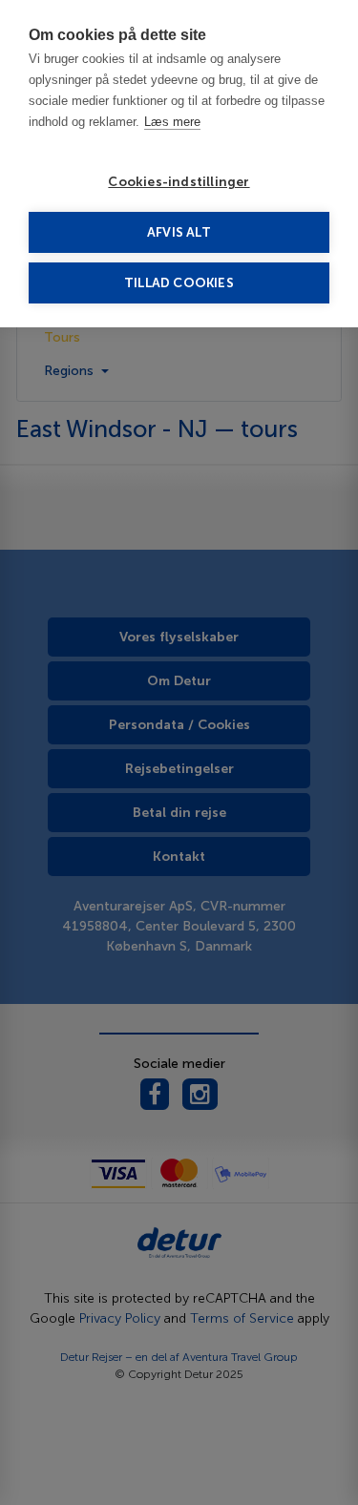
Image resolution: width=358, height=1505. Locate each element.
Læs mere (172, 122)
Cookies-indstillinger (178, 182)
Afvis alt (179, 232)
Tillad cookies (179, 283)
